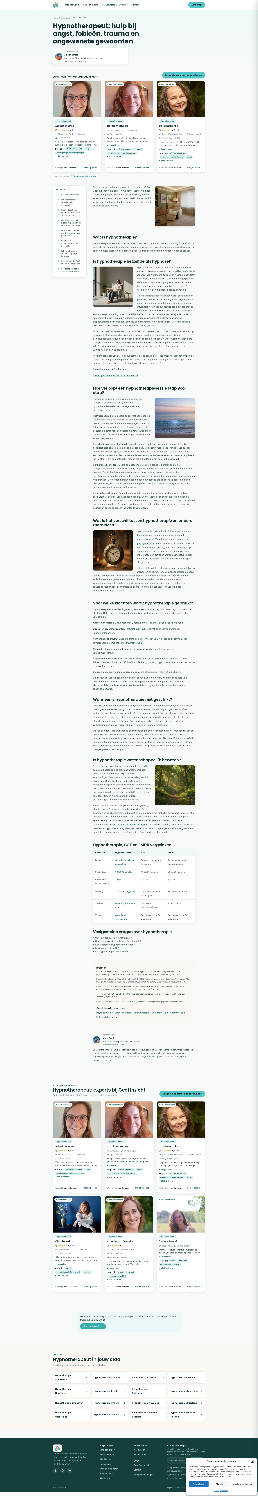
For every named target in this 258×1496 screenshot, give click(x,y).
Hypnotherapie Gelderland (63, 1414)
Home (55, 18)
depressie (183, 1261)
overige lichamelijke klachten (171, 157)
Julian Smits (71, 54)
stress (172, 1261)
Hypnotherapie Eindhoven (69, 1403)
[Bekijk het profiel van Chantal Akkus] (77, 1244)
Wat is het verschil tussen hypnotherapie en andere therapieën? (71, 223)
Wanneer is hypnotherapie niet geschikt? (69, 243)
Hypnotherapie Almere (183, 1377)
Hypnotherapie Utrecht (106, 1391)
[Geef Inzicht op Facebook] (55, 1470)
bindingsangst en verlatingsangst (70, 153)
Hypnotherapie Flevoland (145, 1403)
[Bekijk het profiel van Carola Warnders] (129, 127)
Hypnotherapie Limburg (106, 1414)
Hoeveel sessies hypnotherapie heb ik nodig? (119, 941)
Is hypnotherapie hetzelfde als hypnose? (69, 202)
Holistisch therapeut (107, 1017)
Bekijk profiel (90, 167)
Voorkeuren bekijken (242, 1484)
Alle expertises (107, 1454)
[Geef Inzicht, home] (55, 5)
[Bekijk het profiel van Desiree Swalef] (181, 1244)
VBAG (124, 1002)
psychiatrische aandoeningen (131, 717)
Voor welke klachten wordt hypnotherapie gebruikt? (70, 233)
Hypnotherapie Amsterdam (63, 1377)
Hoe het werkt (72, 4)
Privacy (183, 1475)
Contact (135, 4)
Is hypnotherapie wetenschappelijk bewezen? (69, 253)
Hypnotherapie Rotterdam (140, 1391)
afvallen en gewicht (74, 149)
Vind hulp (197, 4)
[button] (252, 1461)
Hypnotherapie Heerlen (144, 1377)
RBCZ (118, 1002)
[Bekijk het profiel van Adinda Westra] (77, 127)
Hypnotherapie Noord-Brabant (144, 1414)
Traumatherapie (141, 1012)
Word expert (139, 1450)
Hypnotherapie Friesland (184, 1403)
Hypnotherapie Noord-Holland (183, 1414)
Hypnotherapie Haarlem (107, 1377)
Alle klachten (106, 1459)
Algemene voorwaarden (177, 1488)
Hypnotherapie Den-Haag (184, 1391)
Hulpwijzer (110, 4)
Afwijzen (220, 1484)
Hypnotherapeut (64, 121)
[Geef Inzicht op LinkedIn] (69, 1470)
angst (88, 149)
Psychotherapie (104, 1012)
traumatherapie (134, 642)
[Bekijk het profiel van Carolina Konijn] (181, 127)
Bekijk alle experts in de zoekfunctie (184, 75)
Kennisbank (105, 1464)
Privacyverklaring (221, 1491)
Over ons (123, 4)
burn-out (140, 629)
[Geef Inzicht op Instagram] (62, 1470)
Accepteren (198, 1484)
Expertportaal (140, 1454)
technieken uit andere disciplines (130, 824)
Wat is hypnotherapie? (71, 194)
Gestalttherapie (160, 1012)
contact (96, 1060)
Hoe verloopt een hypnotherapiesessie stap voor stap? (70, 212)
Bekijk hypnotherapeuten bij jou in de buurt (115, 375)
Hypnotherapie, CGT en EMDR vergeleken (70, 262)
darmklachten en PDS (117, 1276)
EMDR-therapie (123, 1012)
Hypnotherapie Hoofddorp (63, 1391)
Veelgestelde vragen (143, 1474)
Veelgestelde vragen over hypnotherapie (70, 270)
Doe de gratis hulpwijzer (84, 176)
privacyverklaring (175, 1471)
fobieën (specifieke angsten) (68, 1272)
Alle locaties (106, 1478)
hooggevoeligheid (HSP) (170, 1265)
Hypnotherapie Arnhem (106, 1403)
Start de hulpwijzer (93, 1326)
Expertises (65, 18)
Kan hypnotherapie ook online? (111, 951)
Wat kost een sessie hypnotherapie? (114, 937)
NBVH (132, 1002)
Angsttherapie (177, 1012)
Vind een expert (90, 4)
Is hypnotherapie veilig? (108, 948)
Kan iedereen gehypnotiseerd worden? (115, 944)
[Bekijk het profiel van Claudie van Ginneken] (129, 1244)
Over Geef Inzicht (142, 1465)
